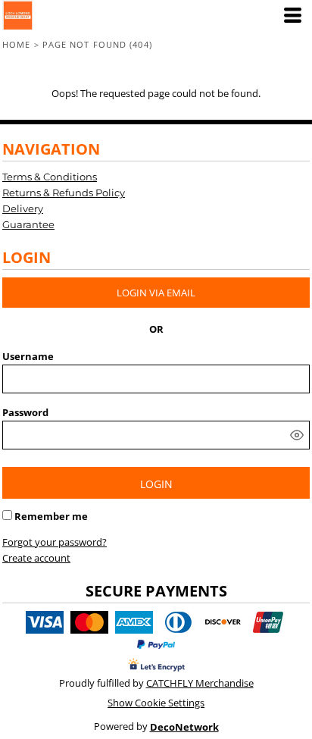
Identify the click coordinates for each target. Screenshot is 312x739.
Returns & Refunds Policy (63, 192)
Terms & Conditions (49, 177)
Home (16, 44)
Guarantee (28, 224)
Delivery (22, 208)
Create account (36, 558)
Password (25, 412)
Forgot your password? (54, 542)
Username (28, 356)
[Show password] (297, 435)
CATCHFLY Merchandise (200, 683)
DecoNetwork (184, 727)
